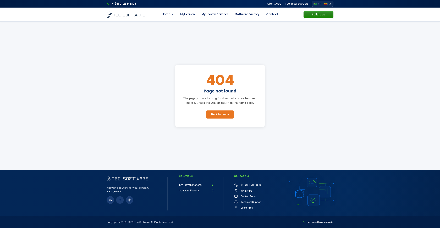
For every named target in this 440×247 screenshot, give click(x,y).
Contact (272, 14)
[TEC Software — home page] (126, 14)
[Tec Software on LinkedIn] (110, 200)
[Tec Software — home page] (127, 178)
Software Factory (247, 14)
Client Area (274, 3)
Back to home (220, 114)
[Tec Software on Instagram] (129, 200)
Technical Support (296, 3)
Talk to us (318, 14)
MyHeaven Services (215, 14)
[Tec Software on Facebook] (120, 200)
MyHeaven (187, 14)
